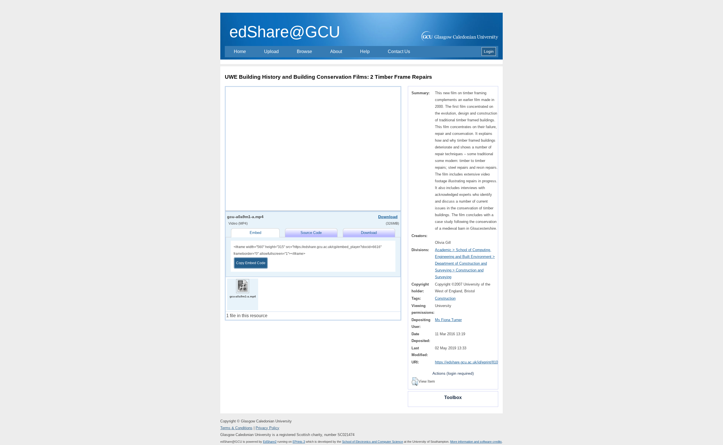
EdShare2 (269, 441)
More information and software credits (476, 441)
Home (240, 51)
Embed (255, 233)
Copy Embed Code (250, 263)
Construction (445, 298)
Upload (271, 51)
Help (365, 51)
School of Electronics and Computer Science (372, 441)
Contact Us (399, 51)
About (336, 51)
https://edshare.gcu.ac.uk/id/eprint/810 (466, 362)
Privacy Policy (267, 428)
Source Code (311, 233)
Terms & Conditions (236, 428)
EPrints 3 (299, 441)
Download (388, 216)
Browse (304, 51)
